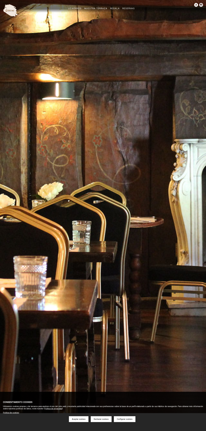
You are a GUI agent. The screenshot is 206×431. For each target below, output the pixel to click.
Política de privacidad (53, 409)
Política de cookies (11, 413)
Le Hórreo (75, 8)
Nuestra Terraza (95, 8)
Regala (115, 8)
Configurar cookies (124, 419)
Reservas (128, 8)
